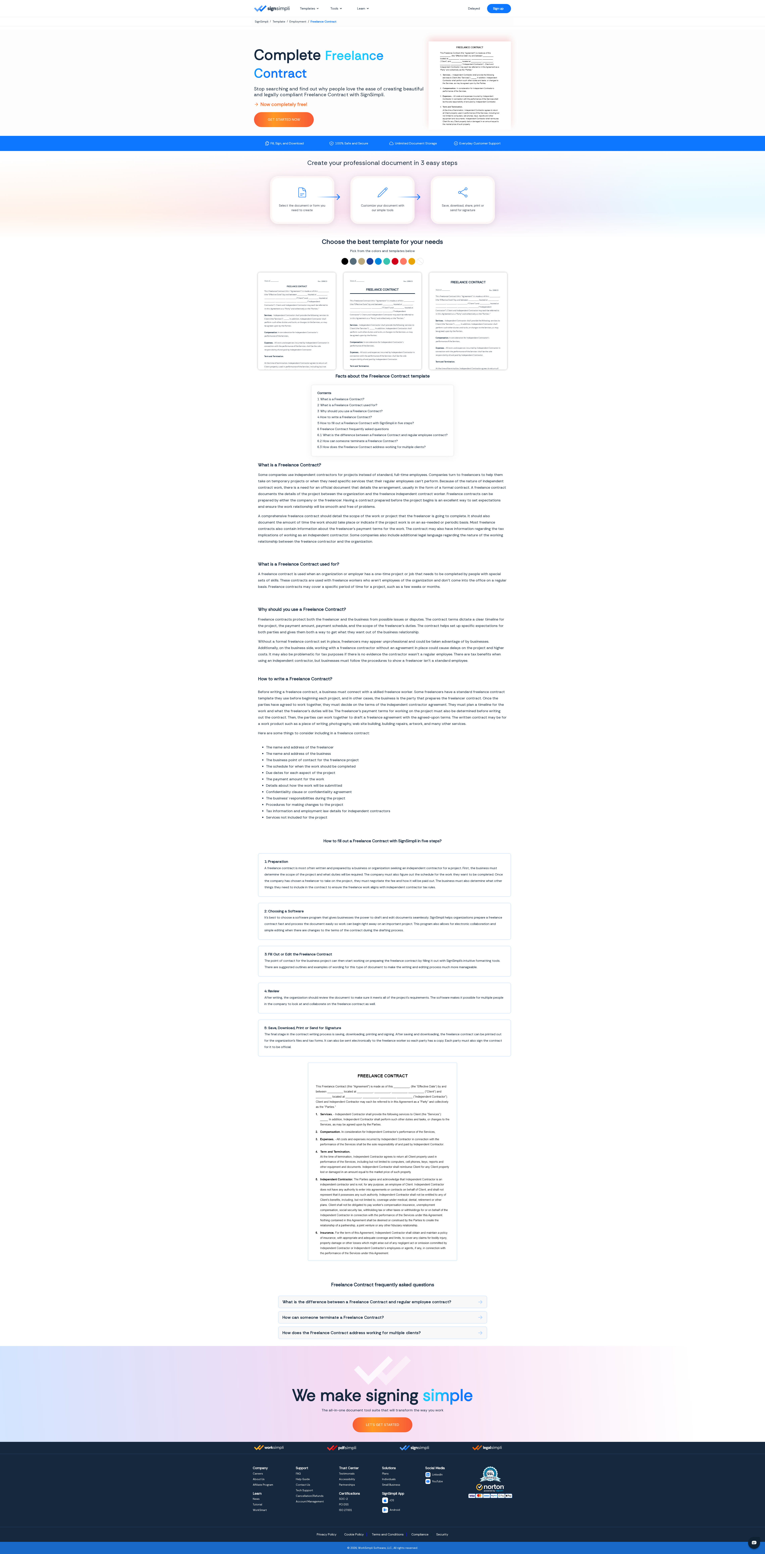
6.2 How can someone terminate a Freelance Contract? (357, 441)
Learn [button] (361, 8)
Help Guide (303, 1479)
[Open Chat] (754, 1543)
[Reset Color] (420, 261)
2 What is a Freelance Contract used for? (347, 405)
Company (260, 1468)
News (256, 1499)
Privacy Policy (326, 1534)
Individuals (389, 1479)
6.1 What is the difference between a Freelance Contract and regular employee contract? (382, 435)
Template (279, 21)
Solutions (389, 1468)
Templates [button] (307, 8)
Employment (297, 21)
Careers (258, 1473)
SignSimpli (261, 21)
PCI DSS (344, 1504)
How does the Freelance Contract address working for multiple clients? (351, 1332)
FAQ (298, 1473)
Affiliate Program (263, 1484)
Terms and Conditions (388, 1534)
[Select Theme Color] (345, 261)
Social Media (435, 1468)
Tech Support (304, 1490)
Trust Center (349, 1468)
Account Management (310, 1501)
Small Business (391, 1484)
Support (302, 1468)
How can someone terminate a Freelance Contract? (333, 1317)
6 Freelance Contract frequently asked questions (353, 429)
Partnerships (347, 1484)
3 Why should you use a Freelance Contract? (350, 411)
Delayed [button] (474, 8)
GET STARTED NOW (284, 119)
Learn (257, 1493)
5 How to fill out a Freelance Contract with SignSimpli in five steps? (365, 423)
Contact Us (303, 1484)
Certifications (349, 1493)
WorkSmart (260, 1510)
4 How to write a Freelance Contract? (344, 417)
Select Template (297, 321)
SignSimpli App (393, 1493)
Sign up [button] (498, 8)
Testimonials (347, 1473)
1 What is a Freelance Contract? (340, 399)
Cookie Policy (354, 1534)
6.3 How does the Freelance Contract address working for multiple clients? (371, 447)
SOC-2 (343, 1499)
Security (442, 1534)
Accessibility (347, 1479)
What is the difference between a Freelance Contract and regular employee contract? (366, 1301)
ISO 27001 (345, 1510)
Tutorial (257, 1504)
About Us (259, 1479)
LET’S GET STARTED (382, 1424)
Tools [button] (334, 8)
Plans (385, 1473)
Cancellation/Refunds (310, 1496)
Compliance (420, 1534)
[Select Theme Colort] (386, 261)
